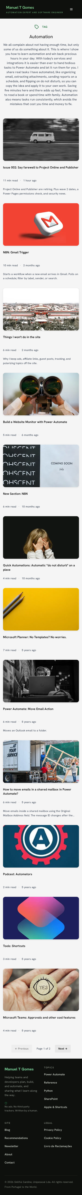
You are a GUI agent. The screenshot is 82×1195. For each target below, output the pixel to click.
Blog (7, 1130)
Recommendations (16, 1138)
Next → (62, 1048)
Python (48, 1090)
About (8, 1154)
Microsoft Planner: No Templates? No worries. (35, 637)
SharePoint (51, 1099)
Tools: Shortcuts (14, 946)
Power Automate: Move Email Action (28, 709)
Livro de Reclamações (58, 1146)
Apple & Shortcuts (55, 1107)
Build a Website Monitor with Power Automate (35, 422)
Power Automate (54, 1074)
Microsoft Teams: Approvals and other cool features (39, 1018)
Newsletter (11, 1146)
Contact (9, 1162)
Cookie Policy (52, 1138)
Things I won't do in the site (21, 337)
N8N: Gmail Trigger (16, 252)
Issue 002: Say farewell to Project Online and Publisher (41, 167)
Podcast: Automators (17, 874)
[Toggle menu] (71, 9)
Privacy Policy (53, 1130)
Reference (50, 1082)
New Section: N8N (15, 494)
